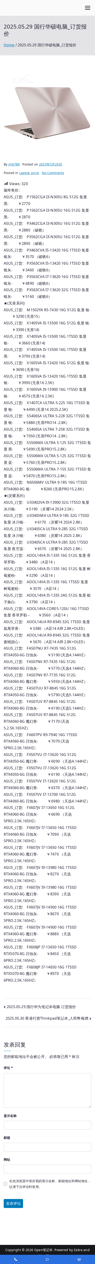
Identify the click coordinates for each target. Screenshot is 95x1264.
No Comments (53, 173)
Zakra (78, 1250)
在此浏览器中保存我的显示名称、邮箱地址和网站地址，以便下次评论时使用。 (50, 1184)
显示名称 (10, 1115)
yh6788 (14, 164)
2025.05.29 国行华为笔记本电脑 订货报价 (41, 1006)
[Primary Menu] (87, 8)
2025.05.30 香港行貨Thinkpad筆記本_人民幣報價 (47, 1018)
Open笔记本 (43, 1250)
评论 (8, 1068)
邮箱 (7, 1137)
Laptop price (29, 173)
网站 (7, 1159)
